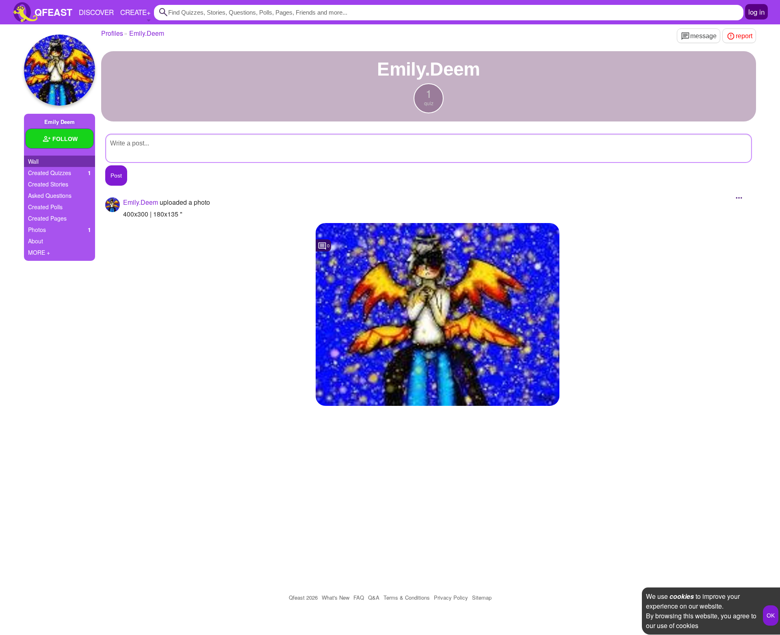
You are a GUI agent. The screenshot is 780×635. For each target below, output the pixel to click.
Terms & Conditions (407, 597)
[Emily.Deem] (59, 70)
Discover (96, 12)
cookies (682, 596)
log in (756, 12)
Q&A (373, 597)
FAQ (358, 597)
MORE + (39, 252)
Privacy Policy (451, 597)
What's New (335, 597)
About (35, 241)
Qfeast (303, 597)
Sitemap (482, 597)
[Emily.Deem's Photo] (437, 314)
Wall (33, 161)
